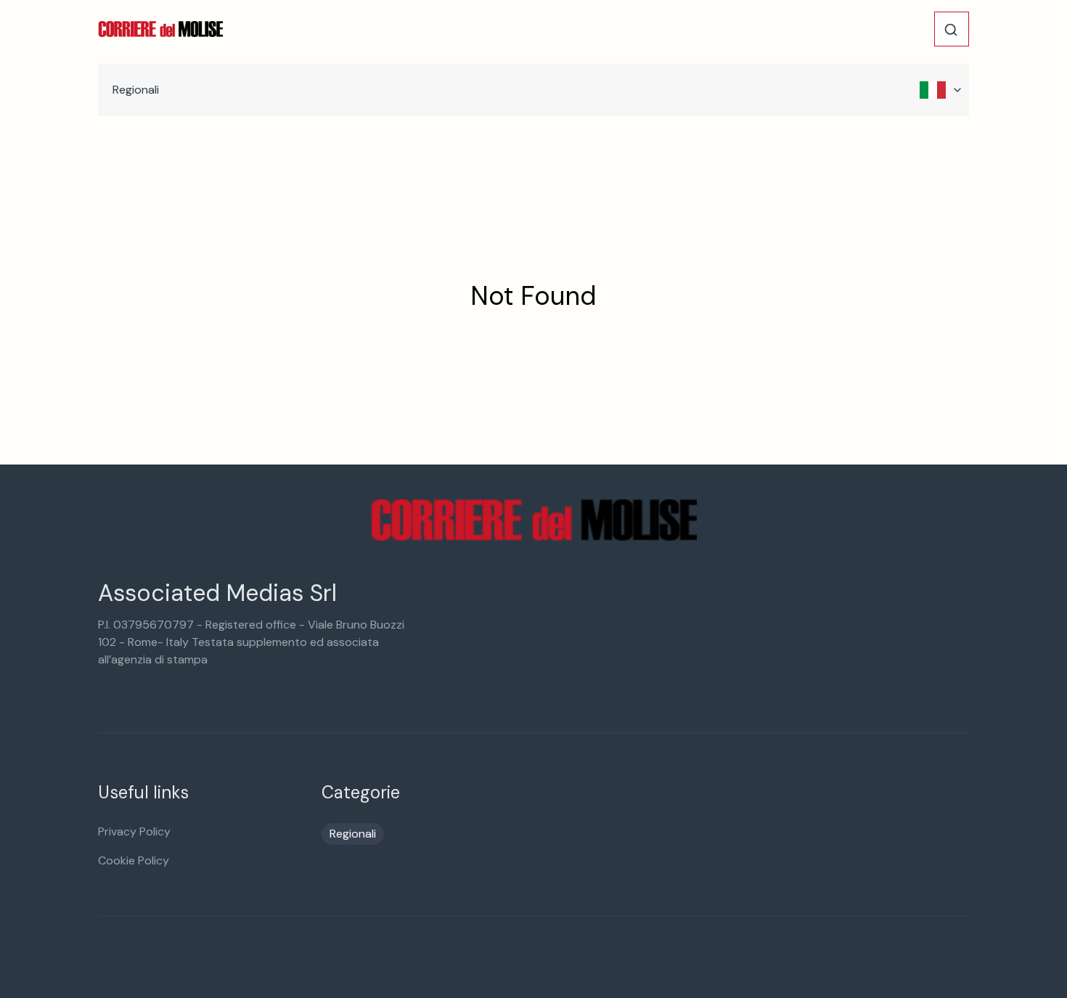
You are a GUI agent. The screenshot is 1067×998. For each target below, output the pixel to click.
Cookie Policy (133, 860)
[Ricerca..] (950, 29)
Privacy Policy (134, 831)
